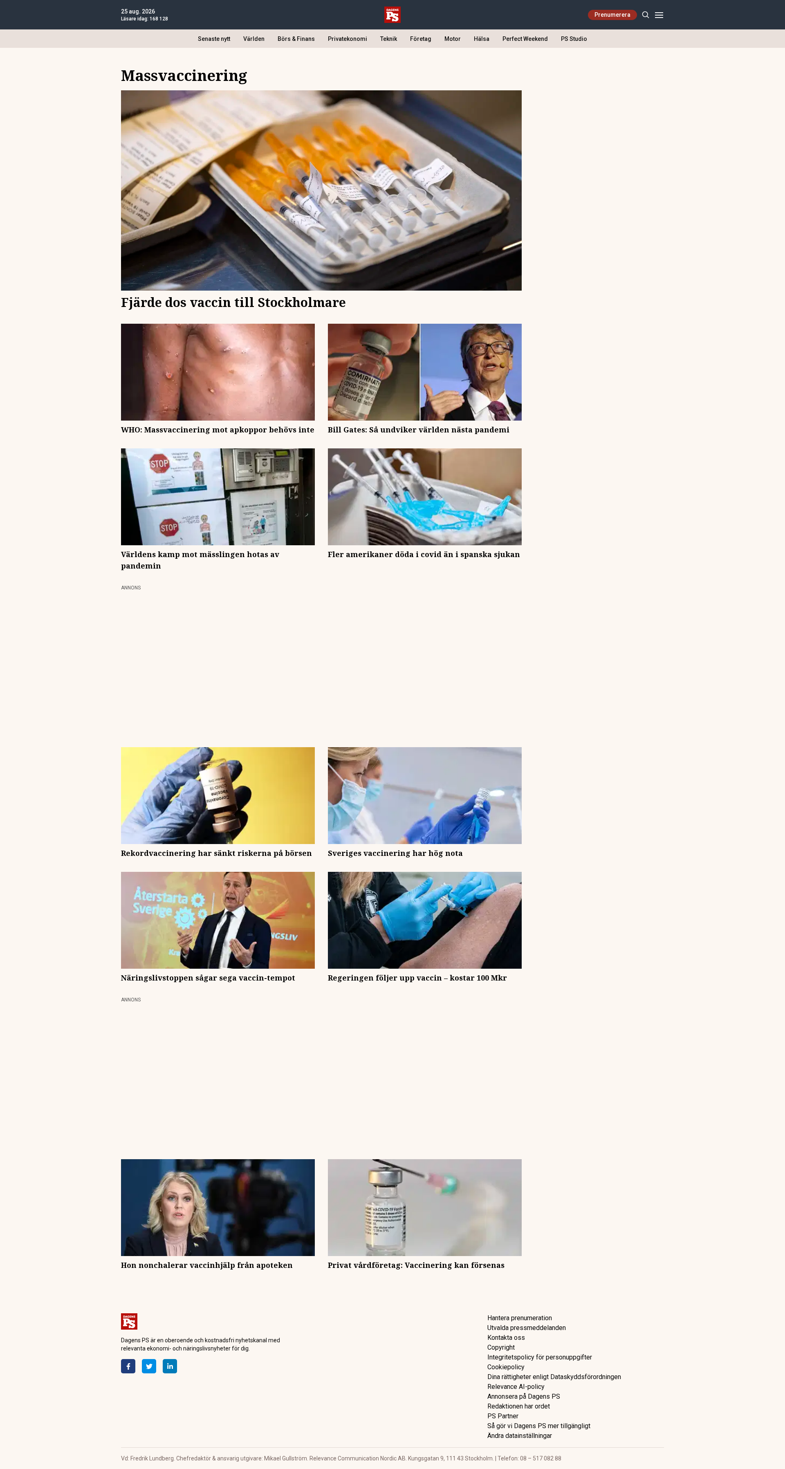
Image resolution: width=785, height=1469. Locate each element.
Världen (254, 39)
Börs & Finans (296, 39)
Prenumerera (612, 14)
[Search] (645, 15)
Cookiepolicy (506, 1367)
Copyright (501, 1347)
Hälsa (481, 39)
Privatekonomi (347, 39)
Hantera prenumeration (519, 1318)
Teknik (388, 39)
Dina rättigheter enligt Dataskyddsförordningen (554, 1377)
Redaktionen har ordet (518, 1406)
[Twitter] (149, 1366)
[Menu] (659, 15)
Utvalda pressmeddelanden (526, 1328)
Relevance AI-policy (516, 1387)
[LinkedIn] (170, 1366)
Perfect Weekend (525, 39)
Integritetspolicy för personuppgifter (539, 1357)
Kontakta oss (506, 1337)
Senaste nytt (214, 39)
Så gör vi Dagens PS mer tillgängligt (538, 1426)
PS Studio (574, 39)
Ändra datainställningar (519, 1436)
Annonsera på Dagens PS (523, 1396)
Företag (420, 39)
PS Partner (502, 1416)
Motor (452, 39)
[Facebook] (128, 1366)
